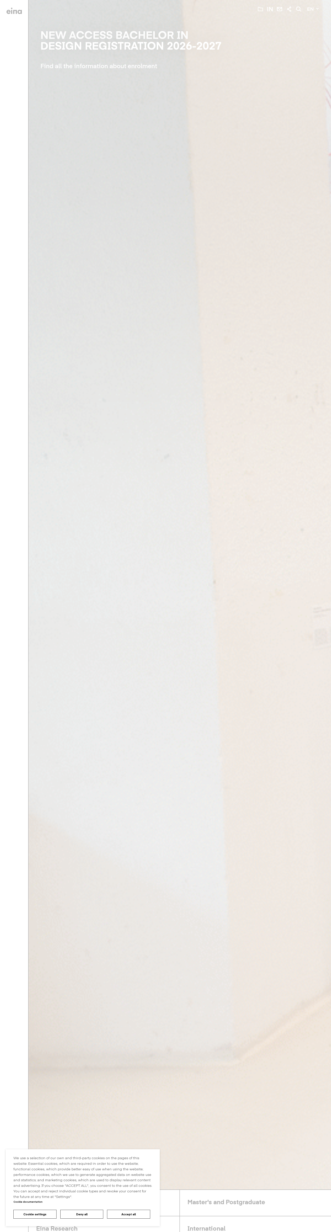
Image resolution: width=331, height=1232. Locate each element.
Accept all (128, 1214)
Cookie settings (34, 1214)
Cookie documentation (28, 1201)
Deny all (82, 1214)
